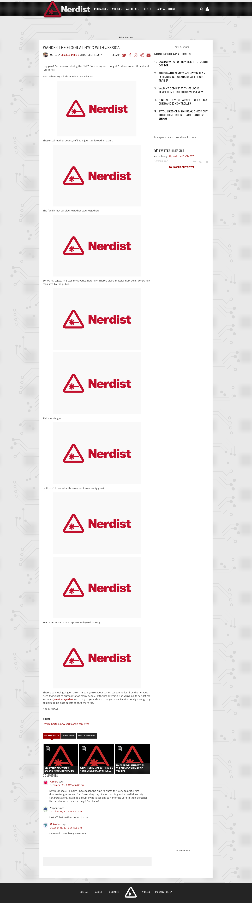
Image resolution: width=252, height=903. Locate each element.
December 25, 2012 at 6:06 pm (67, 785)
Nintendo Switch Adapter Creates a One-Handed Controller (183, 101)
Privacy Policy (163, 892)
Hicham (54, 781)
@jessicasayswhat (62, 699)
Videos (116, 9)
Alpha (161, 9)
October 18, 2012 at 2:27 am (66, 811)
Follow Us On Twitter (181, 167)
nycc (86, 724)
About (98, 892)
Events (147, 9)
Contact (85, 892)
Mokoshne (55, 824)
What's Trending (86, 735)
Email (148, 55)
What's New (68, 735)
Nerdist (67, 10)
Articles (131, 9)
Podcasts (100, 9)
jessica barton (51, 724)
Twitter (124, 55)
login (207, 9)
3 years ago (161, 161)
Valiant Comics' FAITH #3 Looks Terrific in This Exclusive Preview (181, 90)
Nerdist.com (131, 892)
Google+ (136, 55)
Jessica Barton (70, 54)
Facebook (130, 55)
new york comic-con (71, 724)
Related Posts (51, 735)
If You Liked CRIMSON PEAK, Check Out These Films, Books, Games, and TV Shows (183, 115)
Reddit (142, 55)
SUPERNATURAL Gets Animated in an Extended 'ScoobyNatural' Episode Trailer (182, 77)
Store (171, 9)
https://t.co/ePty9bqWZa (181, 156)
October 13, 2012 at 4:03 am (66, 827)
